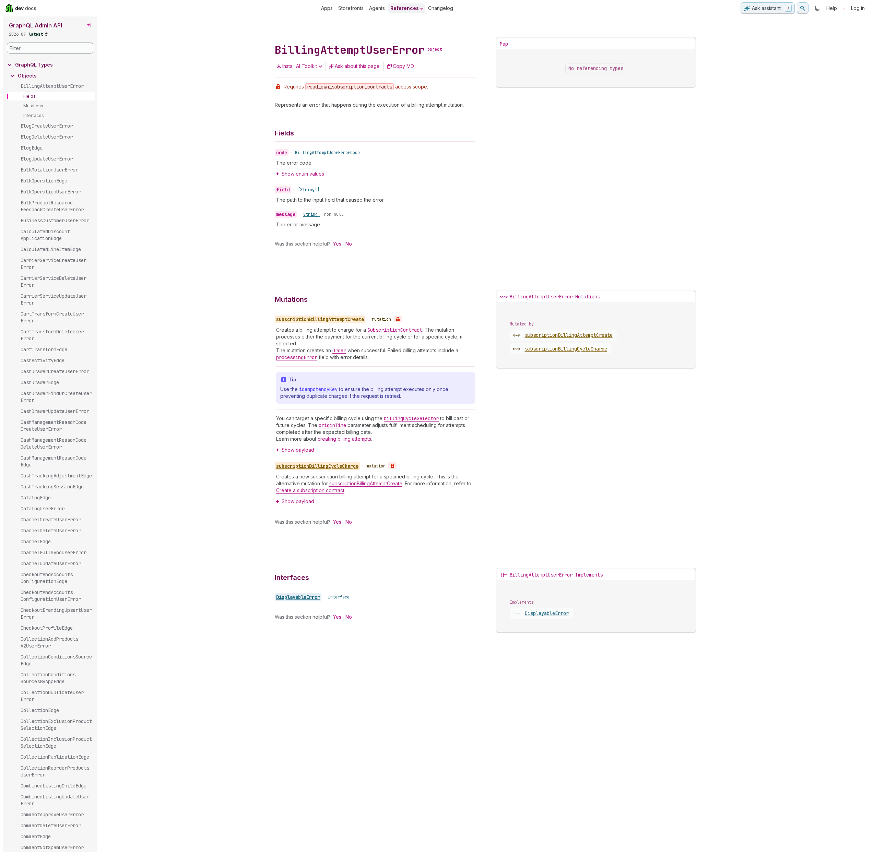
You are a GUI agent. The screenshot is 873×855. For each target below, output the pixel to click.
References (404, 8)
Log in (858, 8)
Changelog (440, 8)
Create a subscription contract (310, 490)
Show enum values (303, 174)
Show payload (298, 450)
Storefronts (351, 8)
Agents (377, 8)
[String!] (308, 189)
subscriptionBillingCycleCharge (566, 349)
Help (831, 8)
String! (311, 214)
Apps (327, 8)
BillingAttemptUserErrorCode (327, 152)
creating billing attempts (344, 439)
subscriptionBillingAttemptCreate (365, 483)
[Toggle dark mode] (817, 8)
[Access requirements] (398, 319)
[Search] (803, 8)
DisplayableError (298, 597)
